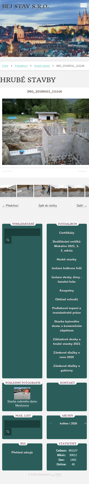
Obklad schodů (66, 299)
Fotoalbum (21, 65)
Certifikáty (66, 232)
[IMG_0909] (76, 196)
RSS (58, 474)
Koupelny (67, 290)
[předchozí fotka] (7, 134)
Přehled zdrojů (22, 452)
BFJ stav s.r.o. (25, 6)
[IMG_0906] (25, 196)
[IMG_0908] (59, 196)
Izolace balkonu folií (67, 268)
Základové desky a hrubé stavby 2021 (67, 341)
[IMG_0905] (8, 196)
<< (51, 423)
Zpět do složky (47, 205)
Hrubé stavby (42, 65)
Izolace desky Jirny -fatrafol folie (67, 279)
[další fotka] (82, 134)
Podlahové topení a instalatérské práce (66, 310)
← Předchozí (10, 205)
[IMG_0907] (42, 196)
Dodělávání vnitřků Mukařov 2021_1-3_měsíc (67, 246)
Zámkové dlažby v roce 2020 (66, 355)
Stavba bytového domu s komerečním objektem (67, 326)
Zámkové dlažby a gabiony (66, 368)
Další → (82, 205)
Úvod (5, 65)
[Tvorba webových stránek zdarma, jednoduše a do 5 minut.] (52, 475)
